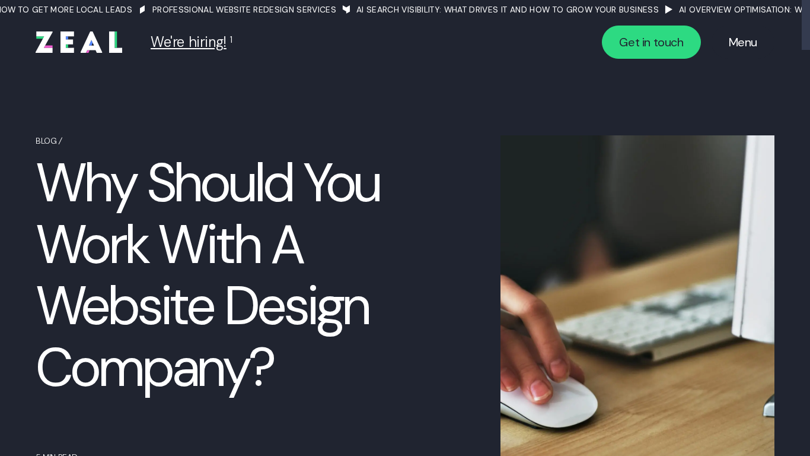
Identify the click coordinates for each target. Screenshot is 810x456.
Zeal (79, 42)
